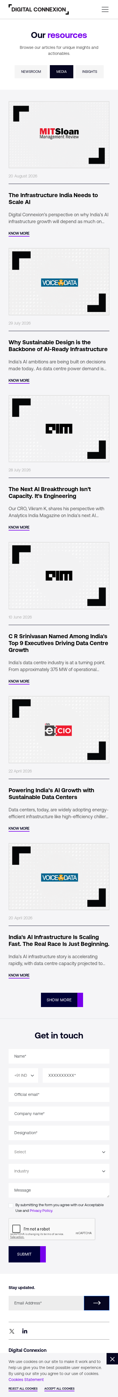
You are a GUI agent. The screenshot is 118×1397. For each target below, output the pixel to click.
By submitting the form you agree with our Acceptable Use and (59, 1208)
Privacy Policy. (41, 1210)
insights (89, 72)
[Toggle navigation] (105, 9)
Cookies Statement (26, 1379)
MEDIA (61, 72)
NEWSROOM (31, 72)
